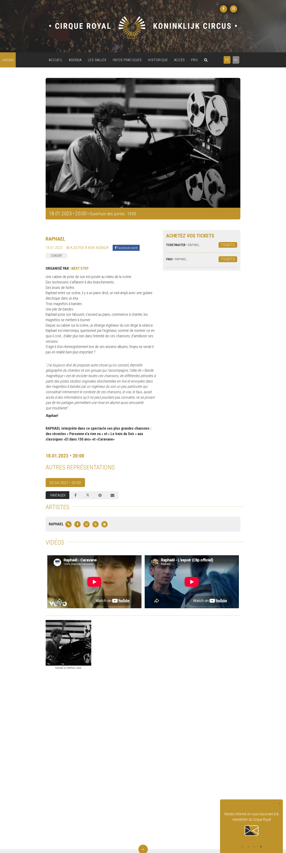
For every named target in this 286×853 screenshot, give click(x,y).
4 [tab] (261, 847)
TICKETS (228, 245)
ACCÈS (179, 60)
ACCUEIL (56, 60)
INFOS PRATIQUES (127, 60)
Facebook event (127, 248)
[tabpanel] (251, 824)
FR (227, 60)
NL (236, 60)
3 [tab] (255, 847)
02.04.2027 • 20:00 (65, 483)
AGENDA (75, 60)
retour (8, 60)
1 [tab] (242, 847)
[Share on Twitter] (88, 495)
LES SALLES (97, 60)
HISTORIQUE (158, 60)
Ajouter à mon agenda (89, 247)
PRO (194, 60)
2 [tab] (248, 847)
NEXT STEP (80, 268)
